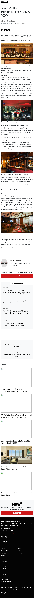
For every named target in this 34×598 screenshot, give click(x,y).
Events (3, 548)
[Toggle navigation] (31, 2)
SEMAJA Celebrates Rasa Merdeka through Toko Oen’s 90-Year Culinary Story (16, 313)
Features (3, 553)
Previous (17, 343)
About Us (3, 566)
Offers (20, 551)
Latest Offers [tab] (17, 283)
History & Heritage (8, 21)
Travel (20, 553)
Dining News (6, 298)
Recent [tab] (5, 283)
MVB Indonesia (6, 581)
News (2, 546)
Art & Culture (4, 555)
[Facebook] (6, 537)
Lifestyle (20, 546)
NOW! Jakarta (20, 23)
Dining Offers (6, 287)
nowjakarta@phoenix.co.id (14, 534)
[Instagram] (2, 537)
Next (17, 352)
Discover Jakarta (5, 551)
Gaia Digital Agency (14, 589)
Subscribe (4, 568)
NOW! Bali (4, 579)
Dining (20, 548)
